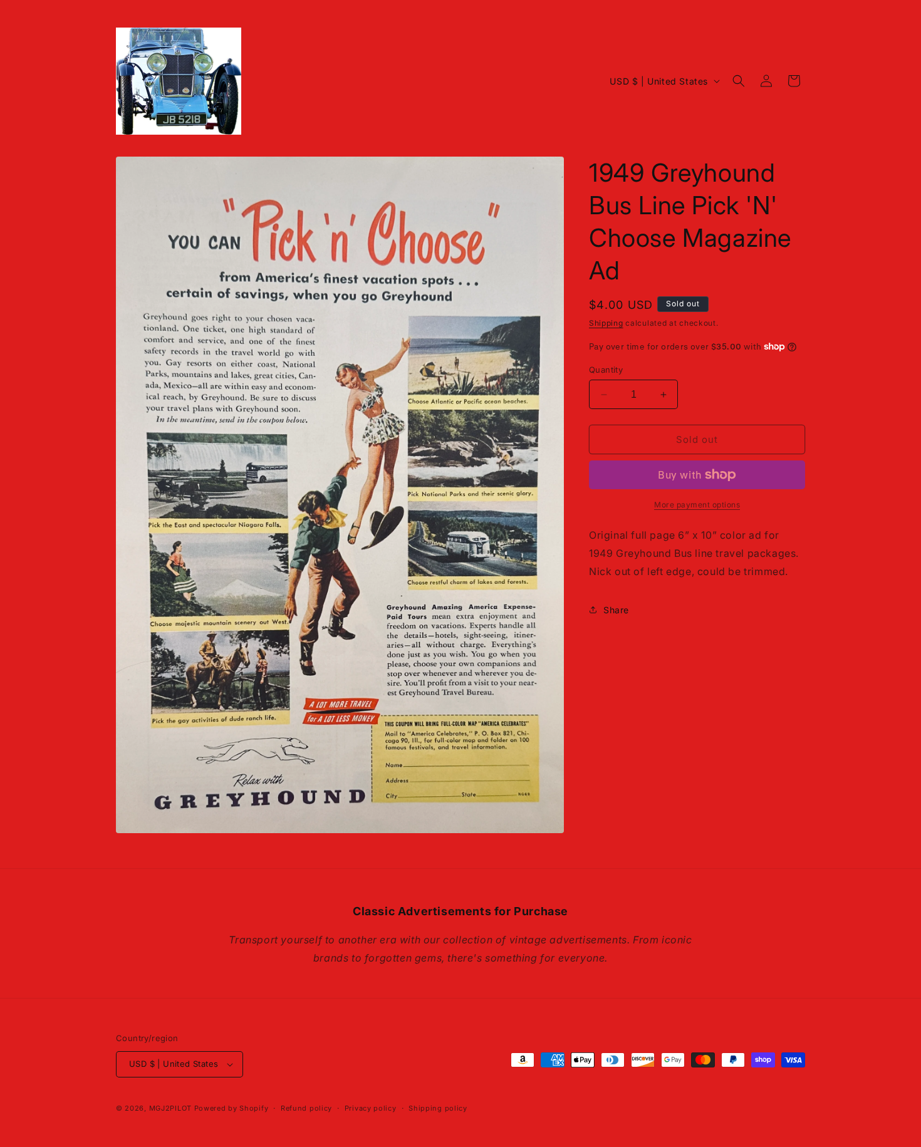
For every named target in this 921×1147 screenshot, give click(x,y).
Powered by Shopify (231, 1108)
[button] (738, 81)
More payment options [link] (697, 504)
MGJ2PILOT (170, 1108)
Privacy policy (371, 1108)
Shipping (606, 323)
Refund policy (306, 1108)
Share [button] (616, 610)
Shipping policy (437, 1108)
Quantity (606, 370)
